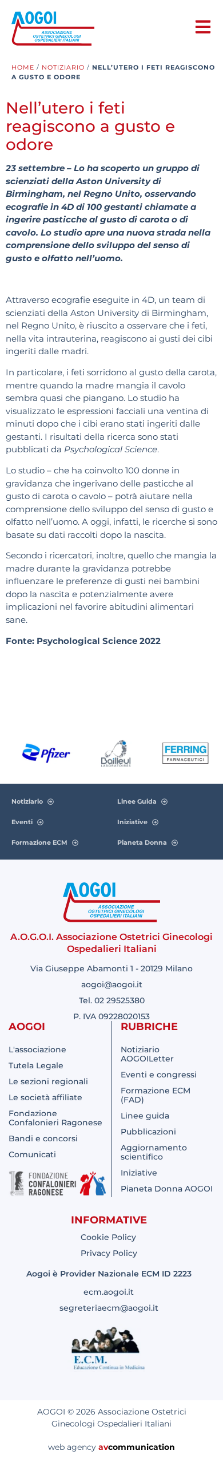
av (103, 1447)
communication (141, 1447)
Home (22, 67)
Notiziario (63, 67)
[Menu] (203, 26)
